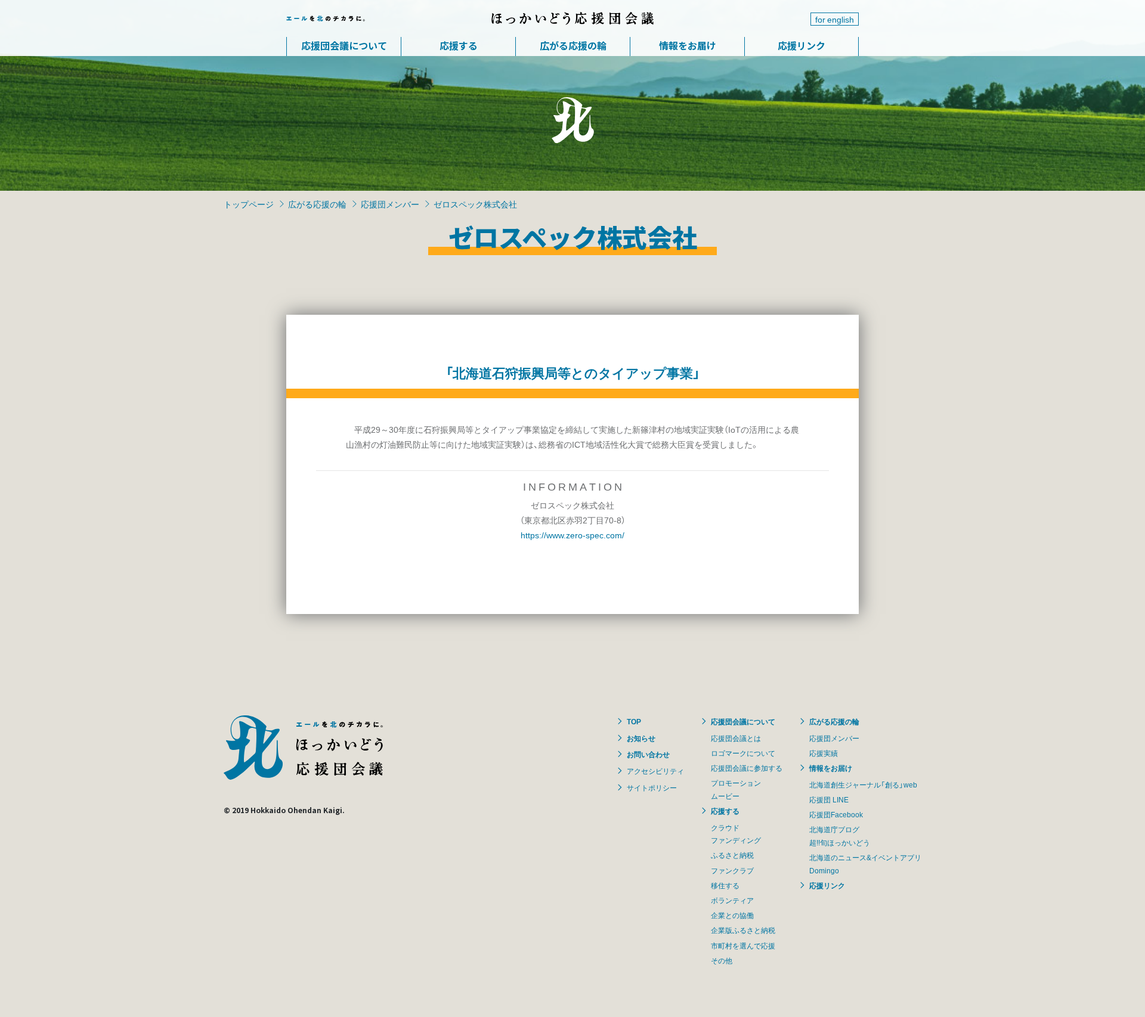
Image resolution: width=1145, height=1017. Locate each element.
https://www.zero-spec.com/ (572, 535)
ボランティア (732, 900)
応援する (459, 45)
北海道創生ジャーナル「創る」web (863, 784)
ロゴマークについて (743, 753)
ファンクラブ (732, 870)
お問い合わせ (648, 754)
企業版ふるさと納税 (743, 930)
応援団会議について (344, 45)
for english (834, 19)
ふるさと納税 (732, 854)
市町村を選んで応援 (743, 945)
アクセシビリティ (655, 770)
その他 (721, 960)
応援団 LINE (829, 799)
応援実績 (823, 753)
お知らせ (641, 738)
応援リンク (801, 45)
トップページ (249, 204)
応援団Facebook (836, 814)
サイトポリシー (652, 787)
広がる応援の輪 (573, 45)
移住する (725, 885)
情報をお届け (687, 45)
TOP (634, 721)
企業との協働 (732, 915)
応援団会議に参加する (746, 767)
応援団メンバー (390, 204)
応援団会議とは (736, 738)
